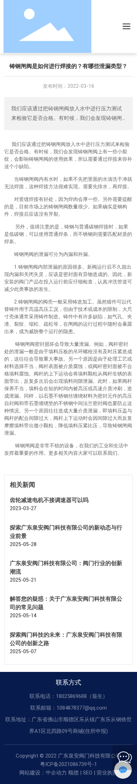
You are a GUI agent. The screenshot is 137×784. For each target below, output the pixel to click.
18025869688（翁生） (82, 696)
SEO (87, 773)
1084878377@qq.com (82, 708)
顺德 (73, 773)
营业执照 (107, 773)
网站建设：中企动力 (43, 773)
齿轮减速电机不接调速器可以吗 (49, 500)
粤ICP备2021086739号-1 (68, 764)
